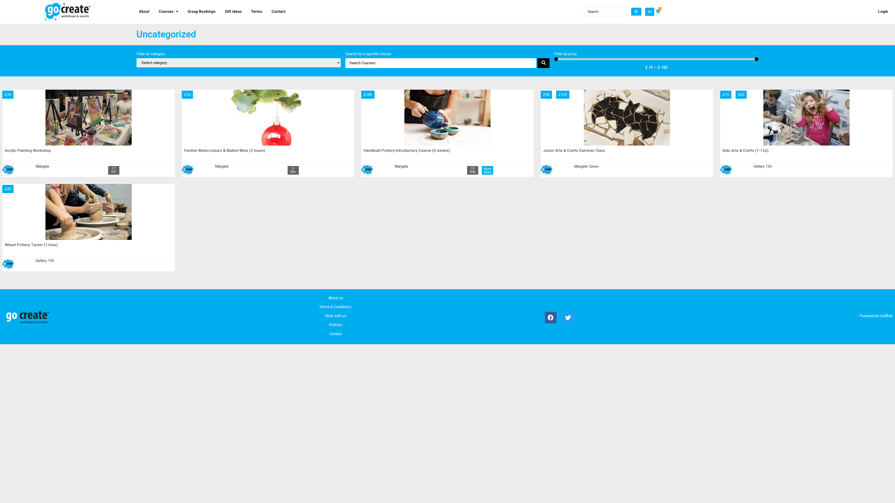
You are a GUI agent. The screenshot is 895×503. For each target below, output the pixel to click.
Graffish (886, 316)
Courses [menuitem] (166, 11)
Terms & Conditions (335, 307)
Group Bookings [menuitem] (202, 11)
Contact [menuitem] (279, 11)
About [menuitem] (144, 11)
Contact (336, 334)
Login (883, 11)
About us (335, 298)
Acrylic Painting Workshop (28, 150)
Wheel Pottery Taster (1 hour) (31, 244)
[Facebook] (551, 317)
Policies (335, 325)
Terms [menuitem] (256, 11)
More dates (487, 170)
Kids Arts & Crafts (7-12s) (745, 150)
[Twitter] (568, 317)
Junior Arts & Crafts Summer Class (574, 150)
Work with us (335, 316)
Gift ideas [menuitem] (233, 11)
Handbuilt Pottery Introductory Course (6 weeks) (407, 150)
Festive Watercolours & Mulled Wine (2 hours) (224, 150)
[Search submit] (636, 12)
